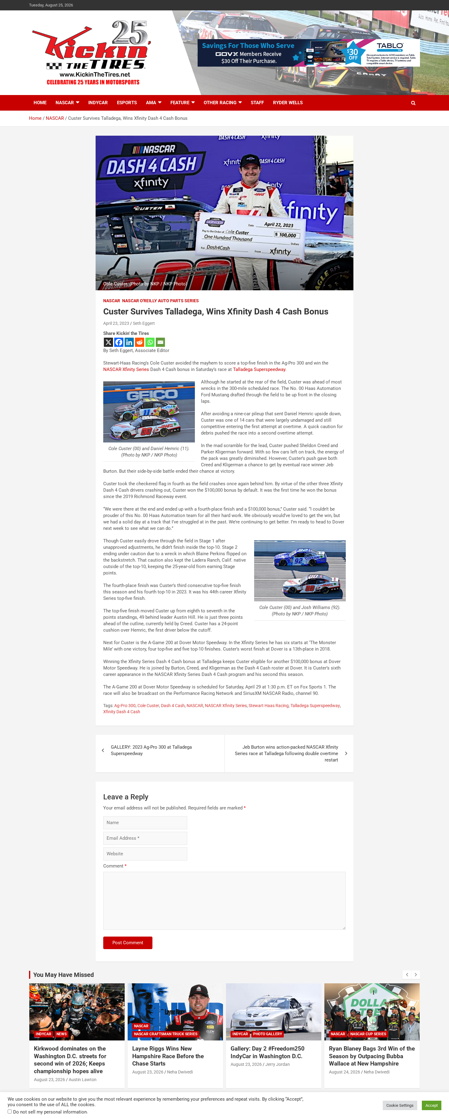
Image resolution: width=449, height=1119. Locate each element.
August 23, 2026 (49, 1079)
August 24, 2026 (344, 1071)
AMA (151, 102)
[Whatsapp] (150, 342)
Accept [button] (431, 1105)
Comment (114, 866)
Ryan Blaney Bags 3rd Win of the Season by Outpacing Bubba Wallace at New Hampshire (372, 1056)
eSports (127, 102)
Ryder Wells (288, 102)
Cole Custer (148, 705)
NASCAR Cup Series (368, 1034)
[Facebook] (118, 342)
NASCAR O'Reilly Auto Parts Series (160, 300)
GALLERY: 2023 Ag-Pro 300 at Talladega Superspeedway (151, 750)
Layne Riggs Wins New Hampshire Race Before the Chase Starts (168, 1056)
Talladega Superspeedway (259, 369)
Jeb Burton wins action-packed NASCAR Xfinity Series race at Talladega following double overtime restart (286, 753)
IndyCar (98, 102)
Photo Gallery (267, 1034)
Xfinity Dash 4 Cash (121, 711)
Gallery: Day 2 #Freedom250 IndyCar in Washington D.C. (268, 1052)
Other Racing (220, 102)
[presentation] (407, 974)
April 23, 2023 (116, 323)
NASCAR (65, 102)
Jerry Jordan (277, 1064)
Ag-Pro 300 (125, 705)
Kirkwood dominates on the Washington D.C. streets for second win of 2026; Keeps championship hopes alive (70, 1060)
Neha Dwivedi (180, 1071)
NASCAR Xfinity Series (126, 369)
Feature (179, 102)
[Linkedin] (129, 342)
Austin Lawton (83, 1079)
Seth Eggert (144, 323)
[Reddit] (139, 342)
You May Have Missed (63, 974)
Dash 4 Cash (173, 705)
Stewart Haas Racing (269, 705)
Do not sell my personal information (50, 1112)
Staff (257, 102)
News (62, 1034)
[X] (108, 342)
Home (40, 102)
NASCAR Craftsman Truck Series (165, 1034)
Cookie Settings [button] (400, 1105)
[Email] (160, 342)
